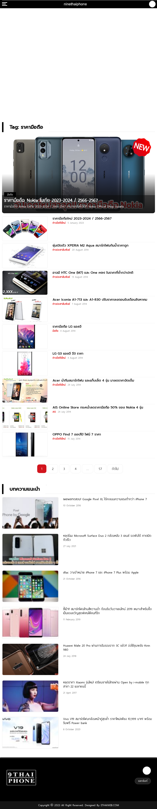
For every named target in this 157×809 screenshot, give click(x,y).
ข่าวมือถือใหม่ (59, 222)
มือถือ (55, 331)
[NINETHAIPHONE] (75, 4)
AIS (54, 411)
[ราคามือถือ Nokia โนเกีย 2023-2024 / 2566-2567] (78, 173)
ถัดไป (115, 468)
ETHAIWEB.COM (109, 805)
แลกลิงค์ (142, 781)
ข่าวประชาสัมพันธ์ (61, 249)
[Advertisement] (78, 35)
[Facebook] (147, 771)
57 (100, 468)
